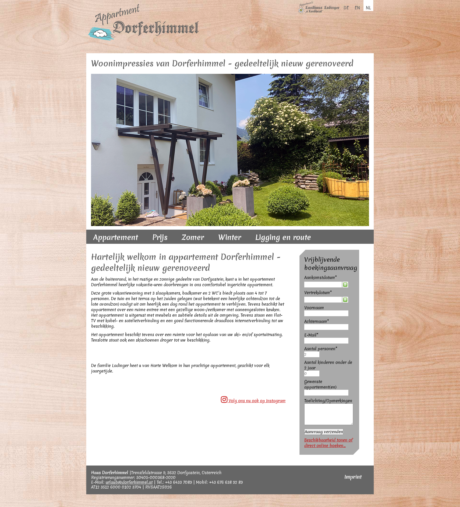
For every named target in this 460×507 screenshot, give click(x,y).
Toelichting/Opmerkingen (328, 408)
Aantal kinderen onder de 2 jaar (328, 373)
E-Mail (312, 343)
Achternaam (316, 329)
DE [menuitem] (346, 8)
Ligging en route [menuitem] (283, 245)
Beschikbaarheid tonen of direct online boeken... (328, 450)
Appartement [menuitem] (115, 245)
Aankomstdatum (320, 285)
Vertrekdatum (318, 300)
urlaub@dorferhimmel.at (129, 490)
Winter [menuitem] (229, 245)
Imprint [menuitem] (353, 484)
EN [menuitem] (357, 8)
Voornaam (314, 315)
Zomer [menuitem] (193, 245)
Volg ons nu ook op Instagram (256, 408)
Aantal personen (320, 356)
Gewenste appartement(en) (320, 392)
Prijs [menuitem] (159, 245)
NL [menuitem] (368, 8)
